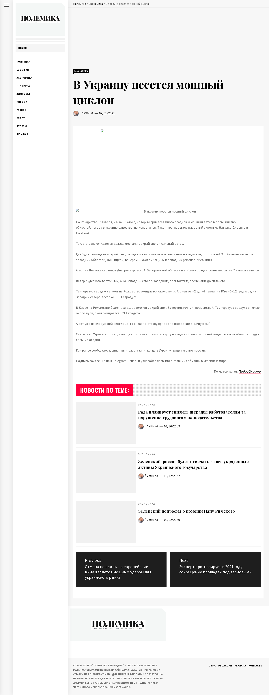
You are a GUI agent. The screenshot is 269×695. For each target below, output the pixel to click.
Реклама (240, 665)
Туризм (21, 126)
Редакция (225, 665)
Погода (21, 102)
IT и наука (23, 85)
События (22, 69)
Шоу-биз (22, 134)
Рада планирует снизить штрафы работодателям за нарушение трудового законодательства (192, 414)
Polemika (86, 113)
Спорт (20, 118)
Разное (21, 110)
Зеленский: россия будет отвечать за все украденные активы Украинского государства (193, 464)
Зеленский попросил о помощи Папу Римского (186, 511)
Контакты (256, 665)
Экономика (24, 77)
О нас (212, 665)
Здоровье (23, 93)
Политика (23, 61)
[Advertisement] (168, 38)
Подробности (250, 371)
